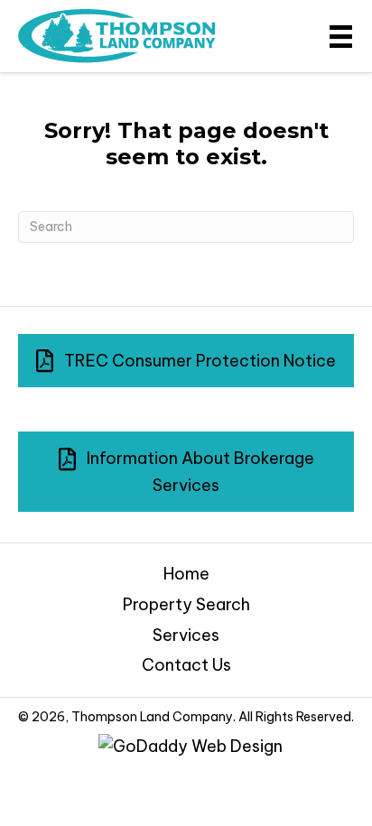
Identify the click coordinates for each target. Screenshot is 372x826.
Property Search (186, 604)
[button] (186, 361)
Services (186, 635)
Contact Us (186, 664)
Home (186, 573)
